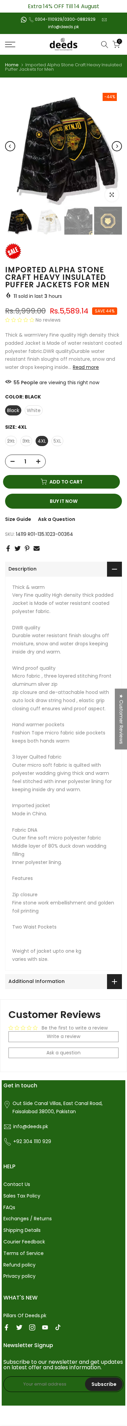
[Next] (117, 146)
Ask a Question (56, 519)
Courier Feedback (24, 1241)
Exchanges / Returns (27, 1218)
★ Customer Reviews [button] (121, 719)
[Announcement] (63, 6)
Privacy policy (19, 1276)
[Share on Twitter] (18, 548)
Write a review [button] (63, 1036)
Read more (86, 367)
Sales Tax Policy (21, 1195)
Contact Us (16, 1184)
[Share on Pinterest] (27, 548)
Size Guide (18, 519)
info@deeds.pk (63, 27)
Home (12, 65)
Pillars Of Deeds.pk (24, 1315)
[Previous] (10, 146)
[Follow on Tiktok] (58, 1327)
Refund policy (19, 1264)
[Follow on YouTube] (45, 1327)
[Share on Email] (37, 548)
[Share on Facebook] (8, 548)
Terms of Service (23, 1253)
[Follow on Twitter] (19, 1327)
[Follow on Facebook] (6, 1327)
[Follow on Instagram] (32, 1327)
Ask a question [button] (63, 1052)
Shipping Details (22, 1230)
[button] (20, 320)
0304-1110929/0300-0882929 (65, 19)
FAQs (9, 1207)
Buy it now (64, 501)
